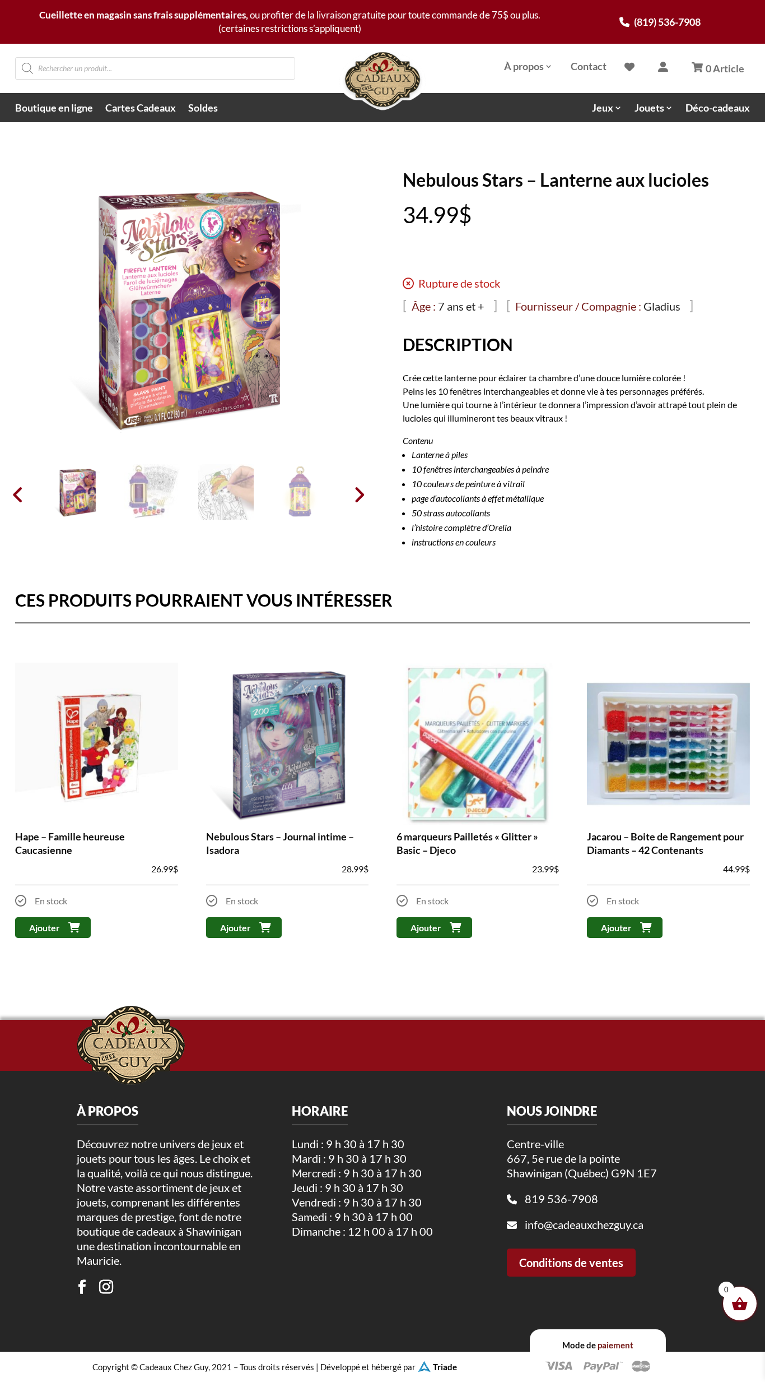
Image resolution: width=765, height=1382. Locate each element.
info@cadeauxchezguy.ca (584, 1224)
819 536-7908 (561, 1198)
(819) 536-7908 (666, 22)
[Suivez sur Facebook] (82, 1287)
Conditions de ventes (571, 1262)
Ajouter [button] (44, 927)
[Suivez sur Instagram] (106, 1287)
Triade (445, 1367)
